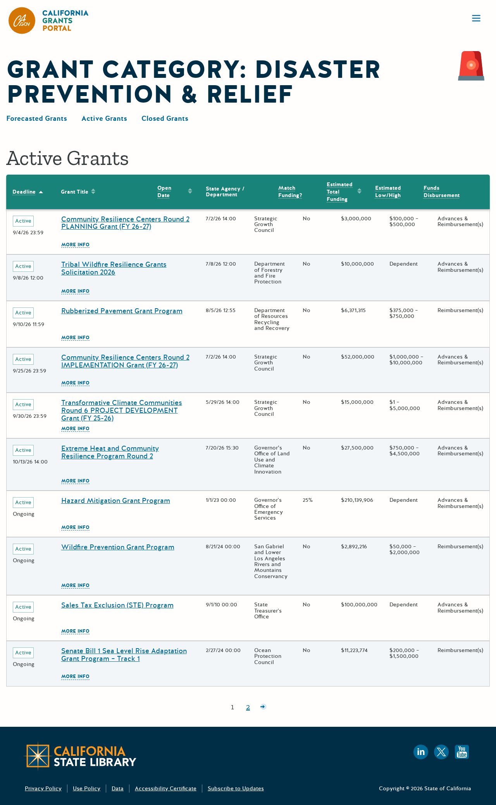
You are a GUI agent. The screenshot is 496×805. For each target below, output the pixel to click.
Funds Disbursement (442, 191)
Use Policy (86, 788)
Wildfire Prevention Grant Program (117, 547)
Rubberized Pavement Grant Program (122, 311)
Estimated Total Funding (340, 192)
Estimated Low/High (388, 191)
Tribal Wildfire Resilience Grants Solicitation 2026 (114, 268)
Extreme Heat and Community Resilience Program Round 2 (110, 452)
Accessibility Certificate (165, 788)
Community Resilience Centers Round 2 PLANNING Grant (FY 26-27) (125, 223)
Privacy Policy (43, 788)
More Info (75, 245)
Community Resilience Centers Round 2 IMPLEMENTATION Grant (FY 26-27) (125, 361)
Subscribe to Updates (236, 788)
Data (118, 788)
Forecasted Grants (36, 118)
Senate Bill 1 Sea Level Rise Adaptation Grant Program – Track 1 (124, 654)
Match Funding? (290, 191)
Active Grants (104, 118)
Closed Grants (164, 118)
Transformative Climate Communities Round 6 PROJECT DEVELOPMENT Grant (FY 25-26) (121, 410)
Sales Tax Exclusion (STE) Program (117, 605)
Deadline (24, 192)
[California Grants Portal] (49, 20)
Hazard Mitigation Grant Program (115, 500)
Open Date (164, 191)
